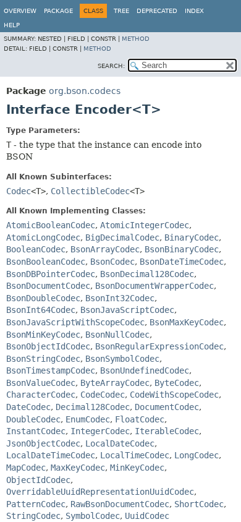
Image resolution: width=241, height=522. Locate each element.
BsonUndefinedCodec (144, 370)
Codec (18, 191)
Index (194, 10)
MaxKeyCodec (78, 468)
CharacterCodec (40, 395)
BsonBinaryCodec (182, 249)
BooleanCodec (36, 249)
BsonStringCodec (43, 359)
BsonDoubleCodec (43, 298)
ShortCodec (199, 504)
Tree (121, 10)
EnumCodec (88, 419)
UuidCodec (147, 516)
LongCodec (196, 455)
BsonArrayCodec (105, 249)
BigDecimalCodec (122, 237)
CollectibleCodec (90, 191)
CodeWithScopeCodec (174, 395)
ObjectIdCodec (38, 480)
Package (58, 10)
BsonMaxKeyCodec (187, 322)
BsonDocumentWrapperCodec (154, 286)
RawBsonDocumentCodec (119, 504)
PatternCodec (36, 504)
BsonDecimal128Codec (147, 274)
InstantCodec (36, 431)
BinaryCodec (191, 237)
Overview (20, 10)
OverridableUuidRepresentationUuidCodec (100, 492)
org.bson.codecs (84, 91)
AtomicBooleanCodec (50, 225)
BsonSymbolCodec (122, 359)
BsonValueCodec (40, 383)
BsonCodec (112, 262)
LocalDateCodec (119, 443)
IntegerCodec (100, 431)
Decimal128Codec (93, 407)
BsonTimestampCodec (50, 370)
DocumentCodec (167, 407)
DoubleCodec (33, 419)
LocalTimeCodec (134, 455)
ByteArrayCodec (115, 383)
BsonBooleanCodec (45, 262)
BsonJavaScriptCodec (127, 310)
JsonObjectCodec (43, 443)
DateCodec (28, 407)
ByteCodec (176, 383)
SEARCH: (111, 65)
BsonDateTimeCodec (182, 262)
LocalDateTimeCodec (50, 455)
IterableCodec (167, 431)
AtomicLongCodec (43, 237)
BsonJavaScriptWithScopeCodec (75, 322)
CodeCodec (102, 395)
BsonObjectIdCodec (48, 346)
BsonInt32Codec (119, 298)
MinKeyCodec (137, 468)
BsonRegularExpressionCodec (159, 346)
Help (12, 25)
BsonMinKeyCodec (43, 335)
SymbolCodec (93, 516)
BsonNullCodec (117, 335)
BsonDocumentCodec (48, 286)
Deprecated (157, 10)
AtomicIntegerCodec (144, 225)
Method (136, 38)
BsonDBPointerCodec (50, 274)
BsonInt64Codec (40, 310)
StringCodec (33, 516)
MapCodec (26, 468)
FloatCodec (139, 419)
